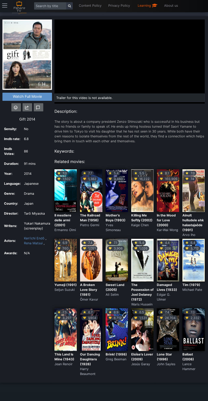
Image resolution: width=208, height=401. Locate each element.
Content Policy (90, 5)
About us (171, 5)
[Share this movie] (27, 107)
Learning (145, 5)
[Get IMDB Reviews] (16, 107)
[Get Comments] (38, 107)
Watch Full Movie (27, 96)
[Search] (69, 6)
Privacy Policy (119, 5)
